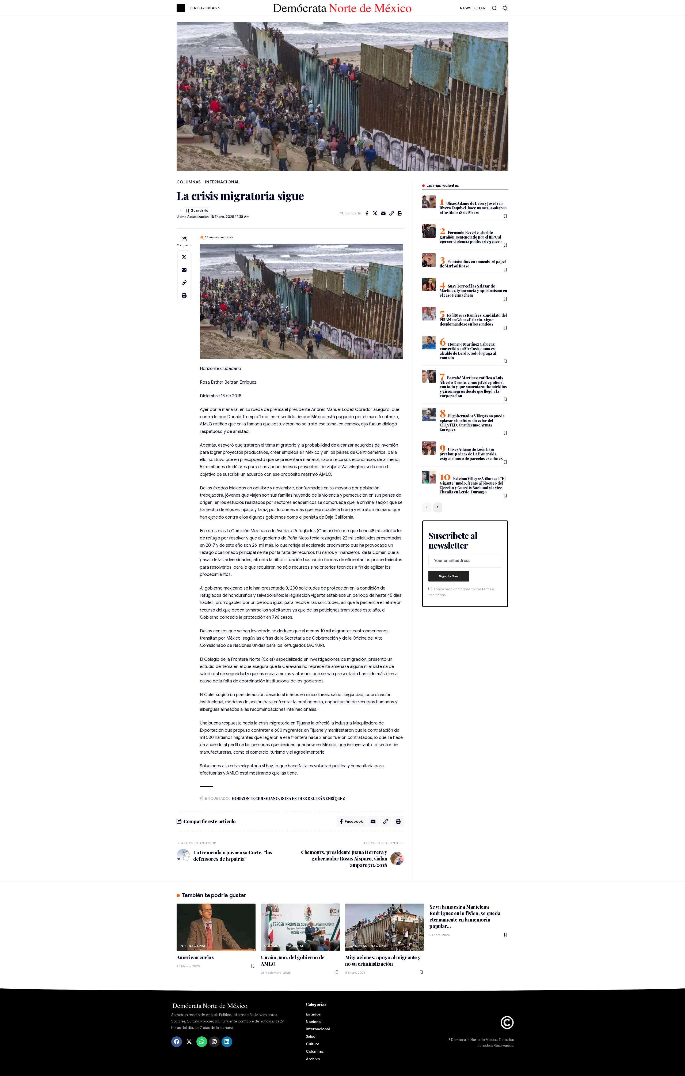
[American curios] (216, 927)
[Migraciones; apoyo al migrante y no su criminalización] (384, 927)
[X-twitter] (189, 1041)
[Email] (383, 213)
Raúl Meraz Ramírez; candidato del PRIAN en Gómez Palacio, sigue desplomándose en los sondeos (473, 320)
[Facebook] (176, 1041)
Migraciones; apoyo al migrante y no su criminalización (382, 960)
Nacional (295, 946)
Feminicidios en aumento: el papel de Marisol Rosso (473, 264)
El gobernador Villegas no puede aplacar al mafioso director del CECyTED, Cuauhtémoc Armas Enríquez (472, 422)
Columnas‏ (189, 182)
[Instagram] (214, 1041)
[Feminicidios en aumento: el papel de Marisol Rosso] (429, 260)
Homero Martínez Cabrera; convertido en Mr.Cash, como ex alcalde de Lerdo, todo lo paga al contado (468, 351)
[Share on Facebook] (367, 213)
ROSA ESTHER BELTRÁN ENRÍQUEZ (313, 798)
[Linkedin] (227, 1041)
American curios (195, 957)
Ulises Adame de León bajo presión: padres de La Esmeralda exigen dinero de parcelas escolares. (471, 454)
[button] (494, 8)
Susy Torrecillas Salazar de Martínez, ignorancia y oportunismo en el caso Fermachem (473, 291)
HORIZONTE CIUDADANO (255, 798)
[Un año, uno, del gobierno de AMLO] (300, 927)
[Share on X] (375, 213)
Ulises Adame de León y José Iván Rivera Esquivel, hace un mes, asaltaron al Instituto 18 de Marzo (473, 208)
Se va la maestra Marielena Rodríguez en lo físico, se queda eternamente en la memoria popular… (464, 916)
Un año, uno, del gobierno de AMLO (292, 960)
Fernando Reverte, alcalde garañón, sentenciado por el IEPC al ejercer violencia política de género (471, 237)
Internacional (222, 182)
